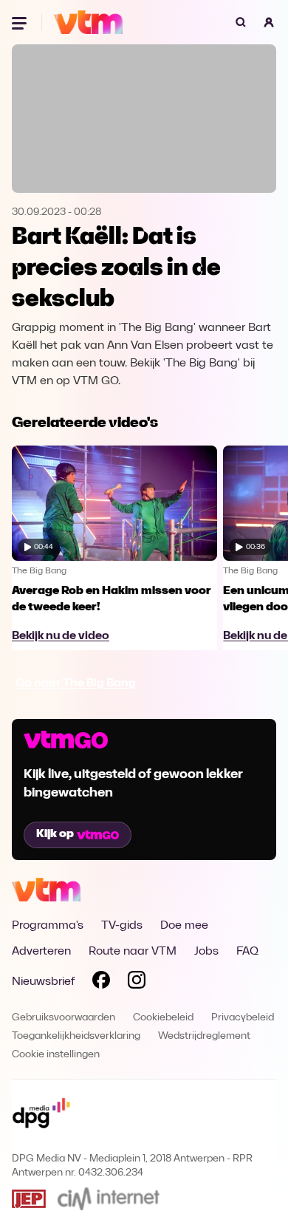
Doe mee (184, 926)
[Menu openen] (21, 22)
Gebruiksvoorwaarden (63, 1017)
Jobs (206, 952)
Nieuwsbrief (43, 982)
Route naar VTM (132, 952)
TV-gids (122, 926)
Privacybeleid (242, 1017)
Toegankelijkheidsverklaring (76, 1036)
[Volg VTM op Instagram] (136, 983)
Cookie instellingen (56, 1054)
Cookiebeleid (163, 1017)
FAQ (247, 952)
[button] (268, 22)
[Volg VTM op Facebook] (101, 983)
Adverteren (41, 952)
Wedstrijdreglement (204, 1036)
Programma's (47, 926)
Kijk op (55, 834)
